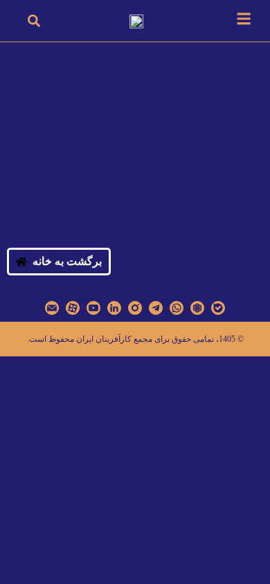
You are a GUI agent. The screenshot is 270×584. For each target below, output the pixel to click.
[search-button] (34, 21)
